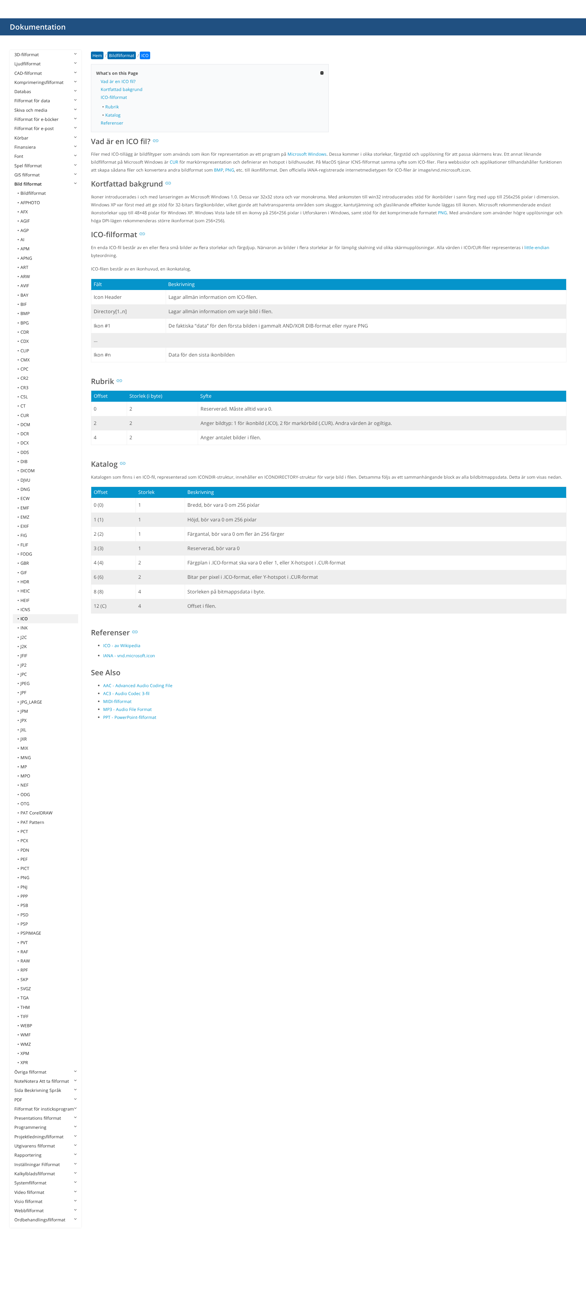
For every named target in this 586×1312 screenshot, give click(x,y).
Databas (22, 91)
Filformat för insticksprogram (44, 1109)
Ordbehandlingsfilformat (39, 1220)
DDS (24, 452)
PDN (24, 850)
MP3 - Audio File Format (127, 709)
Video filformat (29, 1192)
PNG (24, 877)
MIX (24, 748)
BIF (23, 304)
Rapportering (28, 1155)
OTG (24, 803)
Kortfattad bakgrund (122, 89)
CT (23, 406)
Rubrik (112, 107)
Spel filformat (28, 166)
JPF (23, 692)
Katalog (113, 115)
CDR (24, 332)
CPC (24, 369)
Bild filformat (28, 184)
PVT (24, 942)
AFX (24, 212)
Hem (97, 55)
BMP (25, 313)
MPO (25, 776)
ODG (25, 794)
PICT (24, 868)
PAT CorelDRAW (36, 813)
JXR (23, 739)
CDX (24, 341)
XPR (24, 1062)
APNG (26, 258)
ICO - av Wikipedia (121, 645)
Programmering (30, 1127)
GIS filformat (27, 175)
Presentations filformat (37, 1118)
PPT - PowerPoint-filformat (129, 717)
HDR (24, 582)
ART (24, 267)
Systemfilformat (30, 1183)
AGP (24, 230)
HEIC (25, 591)
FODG (26, 554)
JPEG (25, 683)
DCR (24, 434)
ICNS (25, 609)
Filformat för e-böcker (36, 119)
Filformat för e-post (34, 128)
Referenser (112, 123)
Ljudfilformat (27, 64)
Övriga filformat (30, 1072)
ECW (25, 498)
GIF (23, 572)
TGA (24, 998)
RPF (24, 970)
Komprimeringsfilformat (38, 82)
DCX (24, 443)
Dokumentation (38, 27)
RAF (24, 952)
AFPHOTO (30, 202)
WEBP (26, 1025)
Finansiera (25, 147)
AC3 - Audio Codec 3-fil (126, 693)
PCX (24, 840)
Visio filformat (28, 1201)
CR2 (24, 378)
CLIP (24, 350)
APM (25, 249)
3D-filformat (26, 54)
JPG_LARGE (31, 702)
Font (18, 156)
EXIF (24, 526)
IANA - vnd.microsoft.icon (129, 655)
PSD (24, 915)
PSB (24, 905)
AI (22, 239)
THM (25, 1007)
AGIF (25, 221)
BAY (24, 295)
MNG (25, 757)
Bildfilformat (33, 193)
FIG (23, 535)
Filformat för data (32, 100)
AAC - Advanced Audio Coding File (137, 685)
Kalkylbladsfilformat (34, 1173)
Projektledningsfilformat (38, 1137)
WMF (25, 1035)
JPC (23, 674)
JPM (24, 711)
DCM (25, 424)
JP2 (23, 665)
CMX (25, 360)
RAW (25, 961)
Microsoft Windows (307, 154)
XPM (24, 1053)
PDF (18, 1100)
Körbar (21, 138)
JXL (23, 730)
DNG (25, 489)
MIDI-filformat (117, 701)
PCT (24, 831)
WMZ (25, 1044)
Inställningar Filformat (37, 1164)
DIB (23, 461)
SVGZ (25, 988)
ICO (24, 619)
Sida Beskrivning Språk (37, 1090)
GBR (24, 563)
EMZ (24, 517)
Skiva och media (30, 110)
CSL (24, 397)
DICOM (27, 470)
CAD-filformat (28, 73)
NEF (24, 785)
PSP (24, 924)
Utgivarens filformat (34, 1146)
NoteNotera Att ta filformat (41, 1081)
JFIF (23, 655)
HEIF (24, 600)
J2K (23, 646)
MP (23, 767)
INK (24, 628)
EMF (24, 508)
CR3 (24, 387)
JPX (23, 720)
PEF (23, 859)
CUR (24, 415)
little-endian (536, 247)
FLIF (24, 545)
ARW (25, 276)
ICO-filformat (114, 97)
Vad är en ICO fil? (118, 81)
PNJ (23, 887)
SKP (24, 979)
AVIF (24, 285)
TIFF (24, 1016)
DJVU (25, 480)
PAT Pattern (32, 822)
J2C (23, 637)
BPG (24, 323)
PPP (24, 896)
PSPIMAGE (30, 933)
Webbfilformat (29, 1210)
